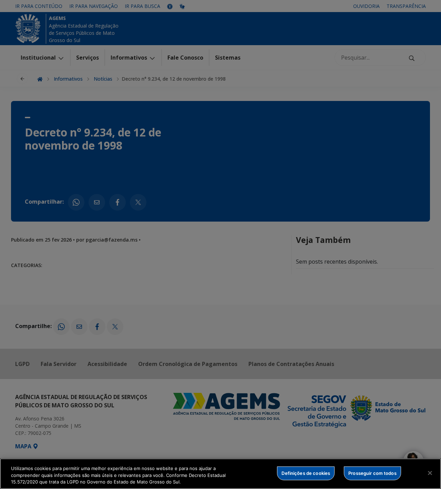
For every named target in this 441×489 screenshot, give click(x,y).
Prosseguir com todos (372, 473)
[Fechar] (430, 472)
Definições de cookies (305, 473)
